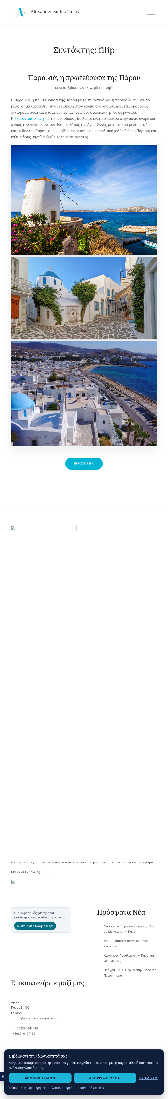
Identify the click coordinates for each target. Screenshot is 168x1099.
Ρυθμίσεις (148, 1078)
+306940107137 (23, 1033)
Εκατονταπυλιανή (29, 118)
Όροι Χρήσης (37, 1088)
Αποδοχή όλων (40, 1078)
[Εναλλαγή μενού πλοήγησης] (151, 12)
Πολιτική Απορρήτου (62, 1088)
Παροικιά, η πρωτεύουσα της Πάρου (84, 77)
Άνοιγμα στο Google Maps (35, 926)
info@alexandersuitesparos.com (37, 1018)
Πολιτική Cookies (92, 1088)
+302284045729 (26, 1028)
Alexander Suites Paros (55, 11)
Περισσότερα (88, 465)
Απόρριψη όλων (105, 1078)
